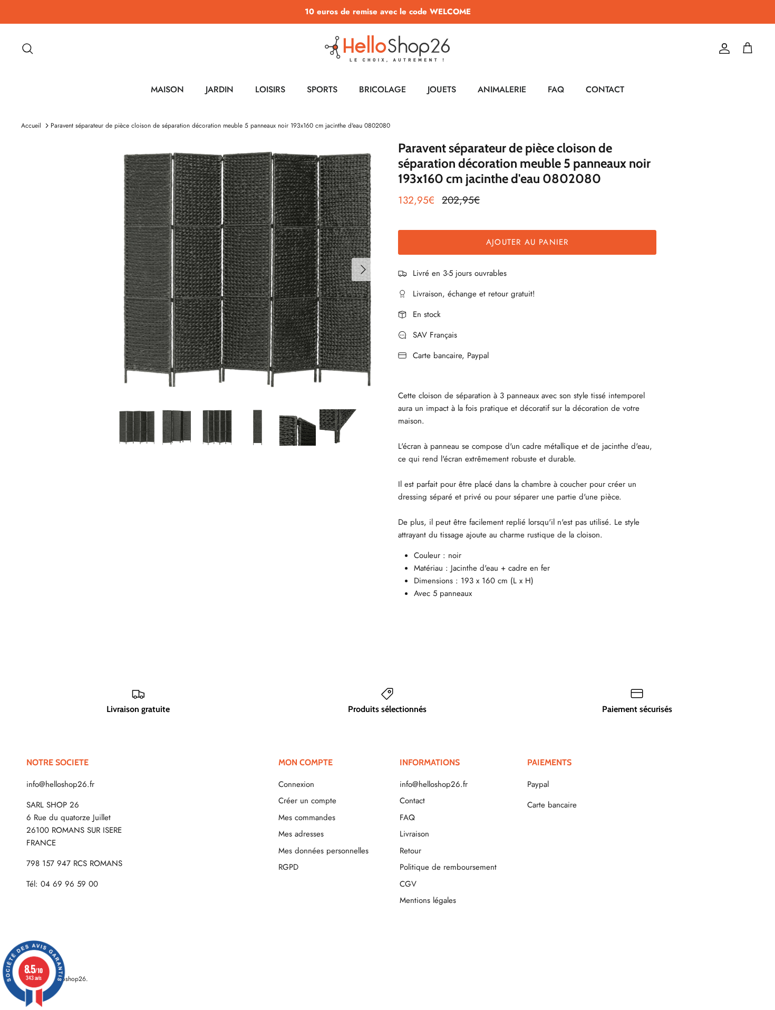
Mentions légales (428, 900)
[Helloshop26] (387, 48)
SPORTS (322, 89)
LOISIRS (270, 89)
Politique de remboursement (448, 867)
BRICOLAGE (382, 89)
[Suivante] (363, 269)
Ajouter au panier (527, 242)
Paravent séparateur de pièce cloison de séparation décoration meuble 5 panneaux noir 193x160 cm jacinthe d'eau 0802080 (220, 125)
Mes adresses (301, 834)
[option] (247, 269)
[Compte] (722, 48)
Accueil (31, 125)
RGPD (288, 867)
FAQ (556, 89)
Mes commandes (306, 817)
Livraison (414, 834)
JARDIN (220, 89)
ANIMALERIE (502, 89)
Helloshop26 (68, 979)
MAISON (167, 89)
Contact (412, 800)
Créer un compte (307, 800)
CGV (408, 884)
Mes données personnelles (323, 851)
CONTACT (605, 89)
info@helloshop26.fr (60, 784)
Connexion (296, 784)
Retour (410, 851)
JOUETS (442, 89)
